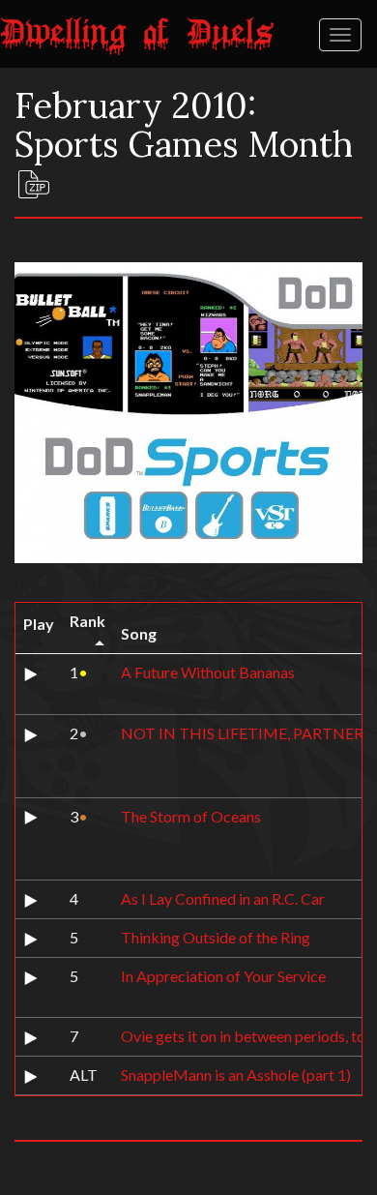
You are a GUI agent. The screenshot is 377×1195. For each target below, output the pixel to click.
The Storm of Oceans (191, 816)
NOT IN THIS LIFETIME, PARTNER (242, 733)
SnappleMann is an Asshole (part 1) (236, 1074)
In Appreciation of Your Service (223, 976)
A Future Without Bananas (208, 672)
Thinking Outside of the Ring (215, 937)
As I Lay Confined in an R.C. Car (223, 898)
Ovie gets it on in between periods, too (247, 1036)
